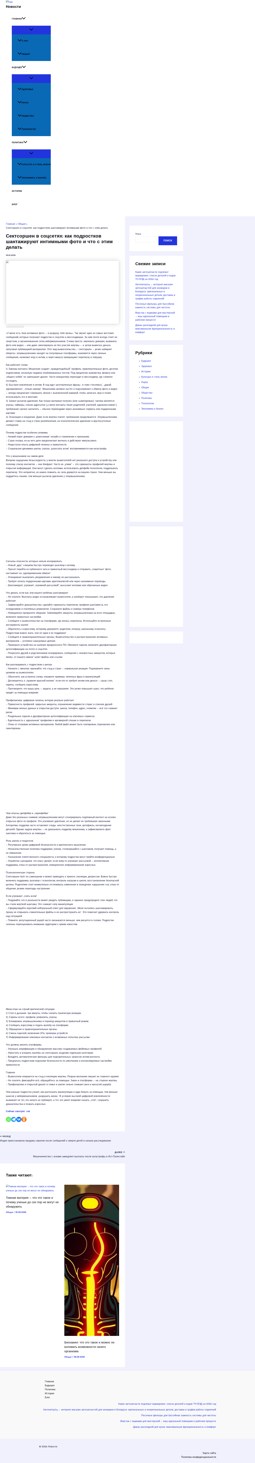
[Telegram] (13, 1119)
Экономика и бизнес (34, 178)
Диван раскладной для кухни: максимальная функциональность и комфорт (155, 329)
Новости (13, 7)
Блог (15, 204)
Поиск (138, 234)
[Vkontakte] (18, 1119)
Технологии (29, 129)
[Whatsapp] (8, 1119)
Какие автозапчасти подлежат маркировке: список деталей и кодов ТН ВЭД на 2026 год (155, 275)
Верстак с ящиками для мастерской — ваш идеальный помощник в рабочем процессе (155, 316)
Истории (17, 191)
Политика (17, 143)
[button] (24, 19)
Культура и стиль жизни (36, 165)
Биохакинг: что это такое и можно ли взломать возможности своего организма (89, 1347)
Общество (28, 116)
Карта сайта (209, 1453)
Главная (17, 19)
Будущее (17, 67)
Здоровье (27, 89)
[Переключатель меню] (31, 30)
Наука (25, 103)
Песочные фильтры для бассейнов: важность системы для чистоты (178, 1415)
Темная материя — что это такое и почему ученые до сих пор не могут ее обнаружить (32, 1202)
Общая (26, 54)
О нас (25, 41)
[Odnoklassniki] (24, 1119)
